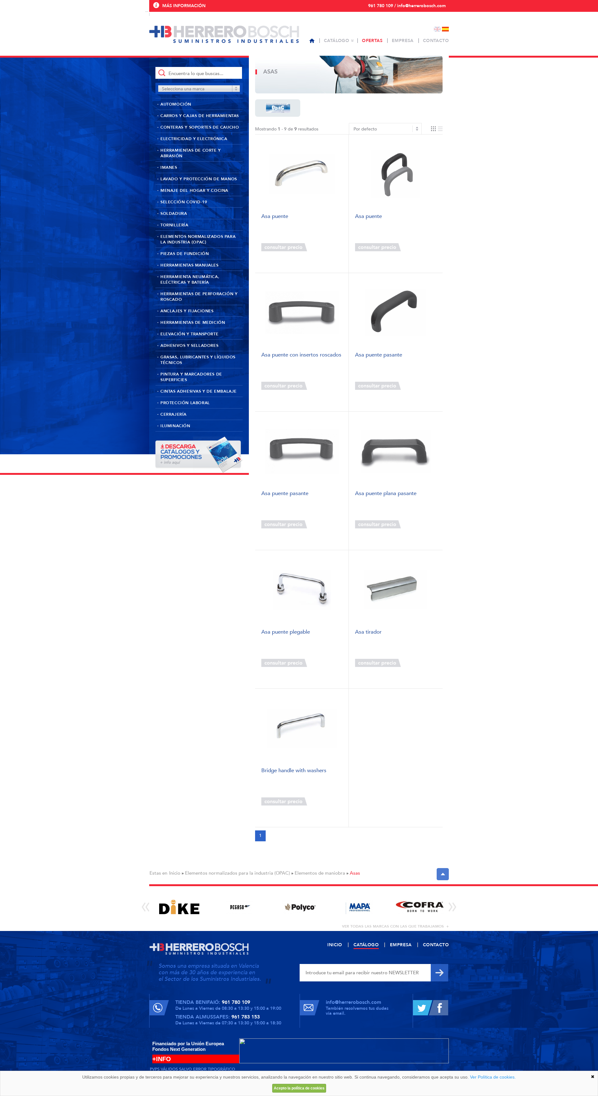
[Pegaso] (239, 907)
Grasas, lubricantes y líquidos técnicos (197, 360)
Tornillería (174, 225)
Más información (184, 6)
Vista (437, 128)
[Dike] (179, 907)
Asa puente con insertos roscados (301, 355)
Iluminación (175, 426)
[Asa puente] (302, 174)
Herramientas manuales (189, 265)
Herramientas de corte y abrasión (190, 153)
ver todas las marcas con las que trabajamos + (395, 926)
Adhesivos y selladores (189, 345)
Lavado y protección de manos (198, 179)
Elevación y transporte (189, 334)
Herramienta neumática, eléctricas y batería (189, 279)
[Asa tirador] (395, 589)
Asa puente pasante (378, 355)
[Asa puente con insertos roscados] (302, 312)
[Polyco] (299, 907)
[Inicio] (312, 41)
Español (445, 29)
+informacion (324, 247)
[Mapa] (360, 907)
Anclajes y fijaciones (187, 311)
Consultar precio (284, 247)
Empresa (403, 41)
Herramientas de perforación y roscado (198, 296)
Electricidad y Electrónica (193, 139)
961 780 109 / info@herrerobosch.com (407, 6)
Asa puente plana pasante (385, 493)
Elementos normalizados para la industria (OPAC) (197, 239)
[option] (179, 907)
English (437, 29)
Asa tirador (368, 632)
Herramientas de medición (192, 322)
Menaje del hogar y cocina (194, 190)
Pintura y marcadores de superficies (191, 377)
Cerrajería (173, 414)
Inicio (174, 873)
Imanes (168, 167)
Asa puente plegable (285, 632)
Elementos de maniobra (320, 873)
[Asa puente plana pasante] (395, 451)
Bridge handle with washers (293, 771)
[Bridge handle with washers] (302, 728)
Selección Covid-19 (183, 202)
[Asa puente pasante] (395, 312)
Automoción (175, 104)
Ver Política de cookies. (493, 1077)
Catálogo (336, 41)
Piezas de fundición (184, 254)
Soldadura (173, 213)
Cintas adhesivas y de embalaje (198, 391)
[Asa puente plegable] (302, 589)
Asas (355, 873)
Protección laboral (185, 403)
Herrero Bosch (224, 34)
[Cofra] (420, 907)
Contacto (436, 41)
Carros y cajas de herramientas (199, 116)
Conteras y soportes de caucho (199, 127)
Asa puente (274, 216)
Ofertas (372, 41)
